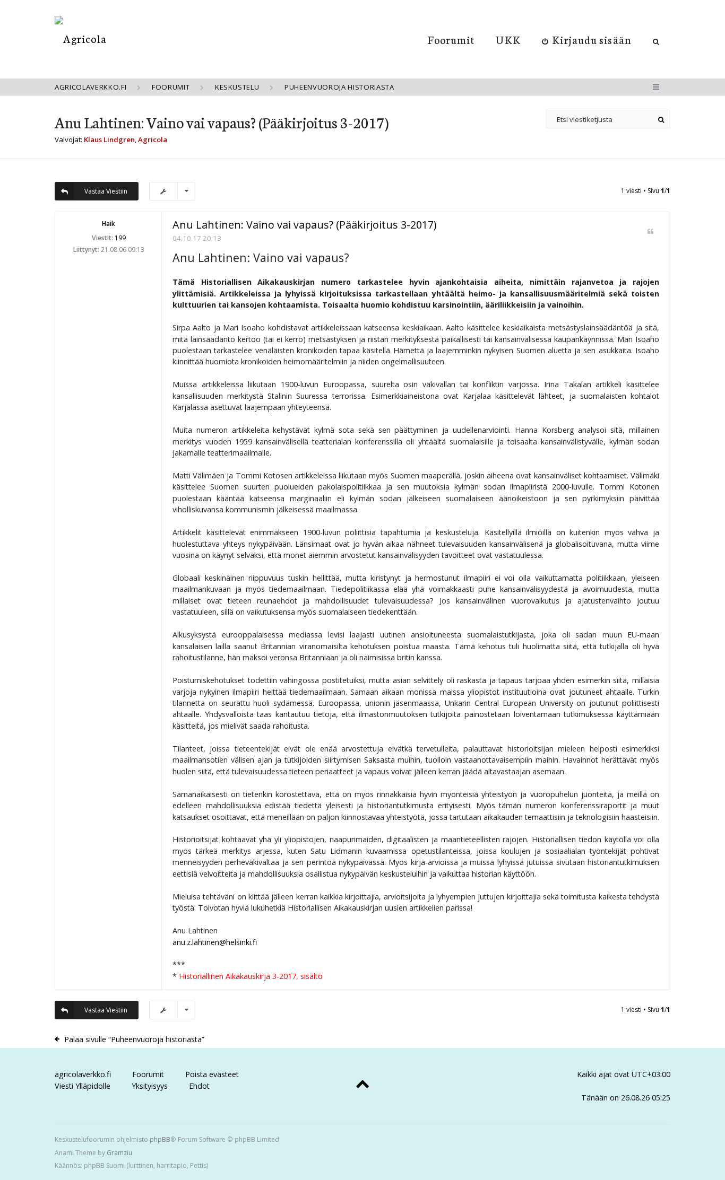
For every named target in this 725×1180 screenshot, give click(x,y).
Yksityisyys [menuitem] (150, 1086)
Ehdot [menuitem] (199, 1086)
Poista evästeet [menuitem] (212, 1074)
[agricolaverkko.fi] (81, 38)
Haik (108, 223)
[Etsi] (661, 119)
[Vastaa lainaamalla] (650, 231)
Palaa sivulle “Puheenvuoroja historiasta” (134, 1039)
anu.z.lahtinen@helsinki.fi (214, 942)
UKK (508, 39)
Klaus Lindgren (109, 139)
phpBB (160, 1139)
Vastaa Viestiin (105, 191)
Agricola (152, 139)
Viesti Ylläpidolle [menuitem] (82, 1086)
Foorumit (451, 39)
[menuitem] (586, 39)
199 (120, 237)
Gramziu (119, 1152)
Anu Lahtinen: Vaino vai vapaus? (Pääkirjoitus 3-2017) (222, 121)
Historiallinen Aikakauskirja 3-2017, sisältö (251, 976)
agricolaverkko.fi (83, 1074)
